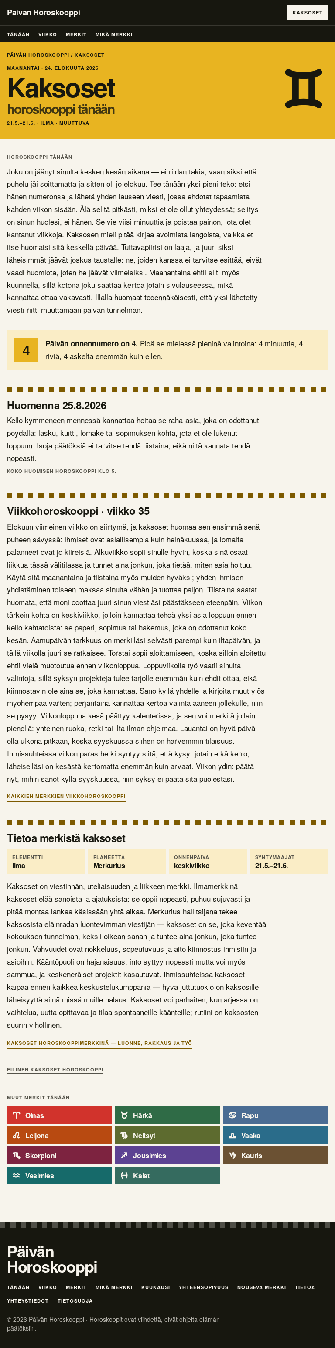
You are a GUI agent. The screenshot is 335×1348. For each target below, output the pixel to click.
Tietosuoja (75, 1300)
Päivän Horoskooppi (43, 12)
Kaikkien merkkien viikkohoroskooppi (66, 796)
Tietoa (305, 1287)
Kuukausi (155, 1287)
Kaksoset (308, 12)
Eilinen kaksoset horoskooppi (55, 1069)
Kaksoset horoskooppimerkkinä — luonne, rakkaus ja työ (99, 1043)
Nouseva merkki (262, 1287)
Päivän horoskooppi (38, 54)
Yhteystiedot (28, 1300)
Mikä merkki (114, 34)
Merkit (76, 34)
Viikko (47, 34)
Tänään (18, 34)
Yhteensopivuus (204, 1287)
